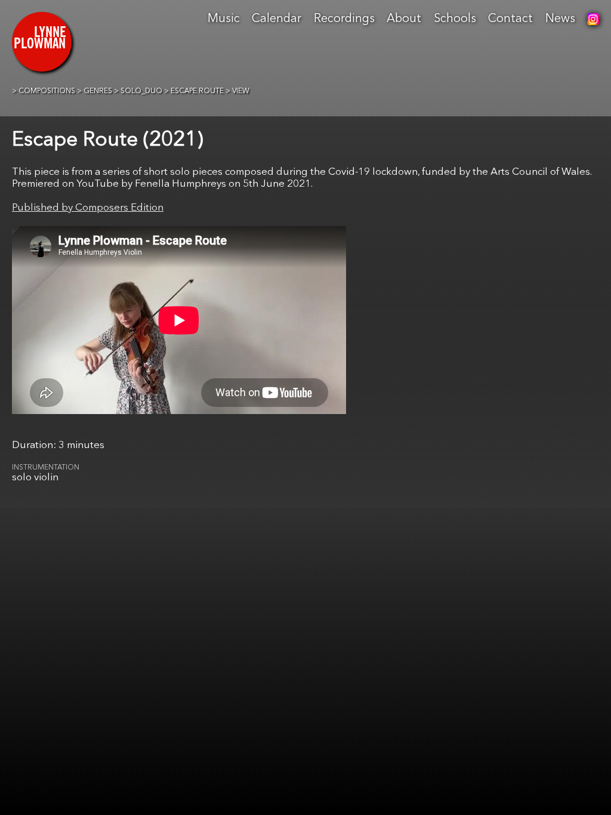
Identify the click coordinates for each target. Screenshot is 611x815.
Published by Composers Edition (87, 208)
